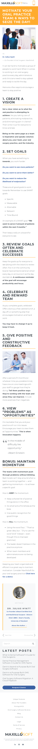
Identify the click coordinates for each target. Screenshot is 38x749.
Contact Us (19, 717)
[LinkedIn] (15, 745)
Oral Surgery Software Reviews (19, 710)
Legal (19, 721)
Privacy (19, 728)
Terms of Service (19, 725)
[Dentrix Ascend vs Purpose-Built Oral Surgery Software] (19, 668)
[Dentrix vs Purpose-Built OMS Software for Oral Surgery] (19, 674)
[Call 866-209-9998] (33, 2)
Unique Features (19, 699)
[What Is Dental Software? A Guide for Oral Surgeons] (19, 656)
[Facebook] (19, 745)
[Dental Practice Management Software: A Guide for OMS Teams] (19, 662)
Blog (19, 713)
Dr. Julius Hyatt (9, 57)
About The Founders (19, 703)
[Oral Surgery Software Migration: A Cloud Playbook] (19, 679)
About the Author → (19, 625)
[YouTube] (23, 745)
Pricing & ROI (19, 706)
